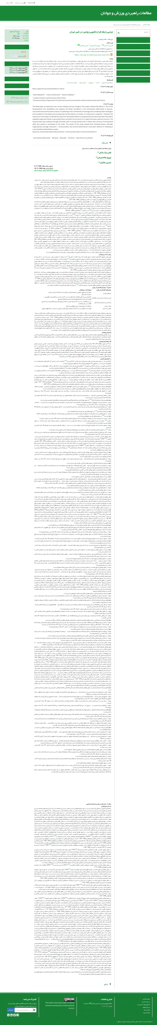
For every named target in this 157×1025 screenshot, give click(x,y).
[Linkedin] (11, 1015)
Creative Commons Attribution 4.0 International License (59, 1005)
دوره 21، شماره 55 (14, 32)
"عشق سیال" (83, 82)
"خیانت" (97, 82)
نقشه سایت (146, 1012)
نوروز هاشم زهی (95, 45)
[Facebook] (17, 1015)
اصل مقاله (18, 56)
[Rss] (8, 1015)
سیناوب (119, 1021)
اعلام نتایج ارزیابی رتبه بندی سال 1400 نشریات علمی (97, 1005)
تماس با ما (145, 80)
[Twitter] (14, 1015)
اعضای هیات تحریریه (143, 1004)
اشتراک (10, 1010)
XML (22, 52)
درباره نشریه (146, 1001)
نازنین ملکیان (84, 45)
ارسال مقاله (144, 66)
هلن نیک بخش (108, 45)
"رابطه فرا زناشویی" (107, 82)
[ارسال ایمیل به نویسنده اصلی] (103, 45)
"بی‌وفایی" (91, 82)
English (31, 2)
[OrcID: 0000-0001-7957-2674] (79, 45)
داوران (146, 73)
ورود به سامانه (19, 2)
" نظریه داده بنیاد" (72, 82)
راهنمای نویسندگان (142, 60)
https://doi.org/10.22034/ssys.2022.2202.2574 (92, 54)
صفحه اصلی (146, 24)
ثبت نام (8, 2)
